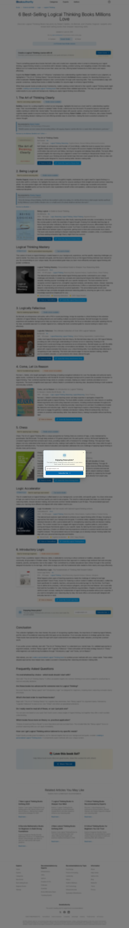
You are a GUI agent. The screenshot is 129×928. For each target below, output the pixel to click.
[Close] (83, 452)
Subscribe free (63, 473)
